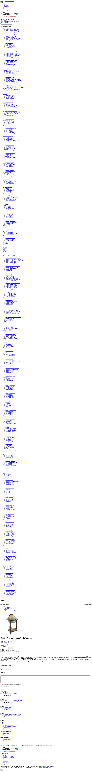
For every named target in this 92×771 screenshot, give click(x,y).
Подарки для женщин (5, 243)
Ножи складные (9, 191)
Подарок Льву (9, 574)
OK (1, 769)
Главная (4, 4)
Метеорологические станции (12, 141)
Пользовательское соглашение (9, 726)
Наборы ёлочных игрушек (11, 40)
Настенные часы (9, 227)
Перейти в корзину (4, 604)
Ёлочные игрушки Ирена (11, 34)
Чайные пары (8, 116)
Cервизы (5, 114)
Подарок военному (10, 584)
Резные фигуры (9, 47)
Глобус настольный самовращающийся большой (11, 701)
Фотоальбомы (6, 219)
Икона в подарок (9, 478)
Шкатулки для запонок (10, 232)
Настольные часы (9, 229)
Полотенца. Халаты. (10, 122)
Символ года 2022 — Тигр (11, 57)
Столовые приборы (10, 74)
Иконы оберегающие (10, 134)
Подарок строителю (10, 594)
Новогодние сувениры (10, 46)
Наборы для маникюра (10, 184)
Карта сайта (5, 728)
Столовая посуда (9, 511)
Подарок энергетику (10, 596)
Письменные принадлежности (12, 503)
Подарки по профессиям (8, 581)
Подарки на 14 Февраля (11, 236)
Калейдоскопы (9, 78)
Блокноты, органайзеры (11, 150)
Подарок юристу (9, 598)
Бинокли (7, 188)
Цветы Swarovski (9, 91)
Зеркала (7, 198)
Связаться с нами (6, 727)
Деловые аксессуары (10, 476)
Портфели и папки (10, 154)
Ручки (4, 205)
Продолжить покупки (87, 604)
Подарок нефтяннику (10, 590)
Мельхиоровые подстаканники (12, 71)
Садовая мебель (9, 192)
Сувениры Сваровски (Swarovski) (13, 83)
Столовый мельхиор (7, 70)
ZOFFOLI (8, 642)
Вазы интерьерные (10, 196)
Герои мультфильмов (10, 37)
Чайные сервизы (9, 115)
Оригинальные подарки (8, 75)
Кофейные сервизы (10, 119)
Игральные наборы (10, 174)
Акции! (4, 251)
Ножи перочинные (10, 532)
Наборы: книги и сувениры (11, 105)
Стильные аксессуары (10, 510)
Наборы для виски (9, 166)
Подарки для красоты (7, 180)
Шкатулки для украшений (11, 233)
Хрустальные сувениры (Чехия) (12, 86)
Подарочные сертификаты (8, 740)
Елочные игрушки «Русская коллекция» (14, 32)
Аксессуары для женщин (11, 181)
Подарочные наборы (10, 488)
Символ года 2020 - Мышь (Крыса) (13, 55)
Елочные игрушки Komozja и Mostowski (14, 31)
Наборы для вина (9, 165)
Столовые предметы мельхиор (12, 73)
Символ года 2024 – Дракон (11, 60)
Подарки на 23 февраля (10, 238)
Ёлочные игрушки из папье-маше (13, 38)
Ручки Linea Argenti (10, 208)
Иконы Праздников (10, 132)
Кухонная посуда (6, 156)
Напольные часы (9, 226)
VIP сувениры (9, 474)
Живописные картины (10, 477)
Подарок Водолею (9, 569)
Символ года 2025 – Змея (11, 61)
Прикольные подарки (10, 540)
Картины (5, 94)
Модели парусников (10, 142)
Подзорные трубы (9, 489)
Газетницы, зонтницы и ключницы (13, 197)
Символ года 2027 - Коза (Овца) (12, 29)
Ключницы (8, 151)
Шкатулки (5, 231)
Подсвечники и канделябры (11, 201)
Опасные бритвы (9, 185)
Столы (7, 204)
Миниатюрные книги (10, 104)
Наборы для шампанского (11, 171)
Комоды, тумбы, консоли (11, 199)
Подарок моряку (9, 587)
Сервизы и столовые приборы (12, 558)
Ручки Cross (8, 207)
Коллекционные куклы (10, 45)
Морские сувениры (10, 143)
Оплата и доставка (7, 6)
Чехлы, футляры (9, 155)
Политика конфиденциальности (10, 725)
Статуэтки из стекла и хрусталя (12, 66)
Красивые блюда (9, 159)
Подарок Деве (9, 570)
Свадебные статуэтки (10, 556)
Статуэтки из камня (10, 68)
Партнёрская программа (8, 741)
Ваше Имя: (3, 672)
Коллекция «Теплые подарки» (12, 51)
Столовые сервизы (10, 117)
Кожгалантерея (6, 149)
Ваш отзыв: (3, 674)
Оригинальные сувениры (11, 552)
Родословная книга (10, 108)
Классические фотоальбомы (11, 222)
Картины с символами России (12, 100)
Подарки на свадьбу (5, 247)
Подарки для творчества (11, 534)
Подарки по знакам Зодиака (9, 566)
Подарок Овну (9, 575)
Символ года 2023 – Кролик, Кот (13, 58)
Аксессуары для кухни (10, 157)
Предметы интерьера (7, 193)
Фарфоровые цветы (10, 514)
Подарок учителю (9, 595)
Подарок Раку (8, 576)
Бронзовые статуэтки (10, 69)
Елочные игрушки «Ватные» (12, 36)
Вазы (7, 548)
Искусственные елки (10, 48)
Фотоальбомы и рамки (10, 542)
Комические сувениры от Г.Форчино (13, 79)
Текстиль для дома (9, 512)
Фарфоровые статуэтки (10, 64)
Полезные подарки (10, 539)
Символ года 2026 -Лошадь (11, 62)
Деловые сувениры (10, 138)
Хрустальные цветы (10, 90)
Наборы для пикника (10, 190)
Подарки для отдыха (7, 187)
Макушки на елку (9, 43)
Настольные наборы (10, 146)
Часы (4, 225)
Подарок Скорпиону (10, 577)
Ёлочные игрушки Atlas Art (11, 35)
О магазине (5, 5)
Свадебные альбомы (10, 223)
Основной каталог (4, 253)
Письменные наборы (10, 147)
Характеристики (8, 653)
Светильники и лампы (10, 202)
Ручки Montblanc (9, 209)
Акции (4, 743)
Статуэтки (5, 63)
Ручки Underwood (9, 214)
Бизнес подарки (5, 250)
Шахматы (8, 179)
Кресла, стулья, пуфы (10, 200)
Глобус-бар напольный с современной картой (10, 715)
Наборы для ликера (10, 170)
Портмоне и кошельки (10, 153)
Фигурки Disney (9, 85)
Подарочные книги (7, 103)
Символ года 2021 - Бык (11, 56)
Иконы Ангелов (9, 129)
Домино (7, 173)
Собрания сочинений (10, 109)
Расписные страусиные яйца (12, 82)
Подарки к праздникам (8, 235)
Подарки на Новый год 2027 (9, 28)
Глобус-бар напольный (5, 708)
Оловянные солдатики (10, 81)
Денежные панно (9, 96)
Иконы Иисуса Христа (10, 126)
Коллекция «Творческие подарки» (13, 52)
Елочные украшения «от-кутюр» (12, 39)
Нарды (7, 178)
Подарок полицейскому (11, 592)
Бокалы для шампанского (11, 547)
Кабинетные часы (9, 139)
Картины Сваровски (10, 49)
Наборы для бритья (10, 183)
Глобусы (7, 137)
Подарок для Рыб (9, 571)
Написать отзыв (16, 651)
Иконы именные (9, 130)
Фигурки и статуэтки (10, 148)
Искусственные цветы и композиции (13, 89)
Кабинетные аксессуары (8, 136)
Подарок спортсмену (10, 593)
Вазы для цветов (9, 497)
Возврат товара (6, 733)
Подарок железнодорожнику (12, 586)
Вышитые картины (10, 95)
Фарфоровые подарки (10, 559)
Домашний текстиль (7, 120)
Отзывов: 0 (9, 651)
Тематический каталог (5, 471)
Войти (2, 1)
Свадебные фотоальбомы (11, 557)
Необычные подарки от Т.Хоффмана (13, 80)
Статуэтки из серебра (10, 65)
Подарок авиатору (9, 582)
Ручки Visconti (9, 215)
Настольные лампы (10, 145)
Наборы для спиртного (8, 163)
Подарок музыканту (10, 588)
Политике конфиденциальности (45, 767)
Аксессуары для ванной (11, 195)
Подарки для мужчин (5, 245)
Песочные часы (9, 230)
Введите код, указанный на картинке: (9, 688)
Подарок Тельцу (9, 579)
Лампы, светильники (10, 551)
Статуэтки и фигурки (10, 509)
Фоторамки (8, 224)
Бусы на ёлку (8, 44)
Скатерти (8, 124)
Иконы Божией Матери (11, 128)
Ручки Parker (8, 212)
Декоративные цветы (7, 88)
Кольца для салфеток (10, 158)
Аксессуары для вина (10, 164)
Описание (3, 653)
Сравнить (12, 650)
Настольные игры (7, 172)
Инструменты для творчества (12, 113)
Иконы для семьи (9, 131)
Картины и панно (9, 480)
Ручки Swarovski (9, 213)
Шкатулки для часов (10, 234)
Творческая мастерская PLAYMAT (13, 112)
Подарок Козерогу (9, 573)
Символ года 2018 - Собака (11, 53)
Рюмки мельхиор (9, 72)
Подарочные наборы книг (11, 107)
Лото (7, 175)
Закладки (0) (5, 10)
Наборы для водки (9, 167)
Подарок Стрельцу (10, 578)
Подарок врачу (9, 585)
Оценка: (2, 686)
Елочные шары (9, 41)
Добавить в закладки (5, 650)
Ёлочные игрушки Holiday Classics (13, 30)
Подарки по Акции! (7, 565)
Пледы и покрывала (10, 121)
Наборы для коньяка (10, 168)
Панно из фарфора (9, 102)
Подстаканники (9, 161)
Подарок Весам (9, 568)
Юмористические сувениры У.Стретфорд (14, 87)
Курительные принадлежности (12, 140)
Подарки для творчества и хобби (10, 111)
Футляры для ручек (10, 218)
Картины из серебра (10, 98)
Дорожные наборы (10, 182)
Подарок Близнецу (10, 567)
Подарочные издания (10, 106)
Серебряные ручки (10, 217)
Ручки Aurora (8, 206)
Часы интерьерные (10, 543)
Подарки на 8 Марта (10, 239)
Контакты (5, 8)
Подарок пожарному (10, 591)
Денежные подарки (10, 77)
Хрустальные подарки (10, 561)
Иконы (4, 125)
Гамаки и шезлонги (10, 189)
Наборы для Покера (10, 176)
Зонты (7, 498)
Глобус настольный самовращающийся (9, 694)
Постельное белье (9, 123)
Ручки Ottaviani (9, 210)
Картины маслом (9, 99)
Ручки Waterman (9, 216)
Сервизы (7, 508)
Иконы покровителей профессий (13, 133)
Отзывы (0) (14, 653)
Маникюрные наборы (10, 502)
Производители (6, 7)
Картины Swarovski (10, 97)
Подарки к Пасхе (9, 240)
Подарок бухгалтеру (10, 583)
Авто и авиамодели (10, 520)
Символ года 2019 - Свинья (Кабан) (13, 54)
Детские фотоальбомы (10, 221)
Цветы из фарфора (9, 92)
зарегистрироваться (9, 1)
